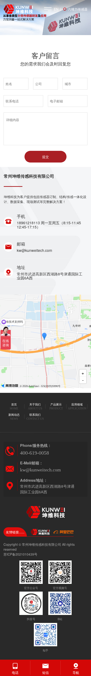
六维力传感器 (78, 9)
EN (56, 9)
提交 (45, 156)
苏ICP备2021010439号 (20, 554)
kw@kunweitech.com (34, 250)
